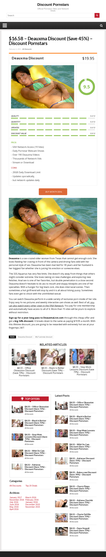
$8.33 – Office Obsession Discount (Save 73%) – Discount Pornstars (24, 371)
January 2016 (31, 502)
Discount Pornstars (53, 4)
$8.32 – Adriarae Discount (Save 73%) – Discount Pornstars (35, 466)
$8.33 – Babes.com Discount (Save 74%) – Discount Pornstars (83, 474)
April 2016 (14, 509)
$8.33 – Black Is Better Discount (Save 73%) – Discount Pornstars (53, 370)
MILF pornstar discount (43, 337)
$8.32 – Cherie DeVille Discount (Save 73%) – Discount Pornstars (80, 516)
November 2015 (32, 507)
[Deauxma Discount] (42, 86)
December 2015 (32, 504)
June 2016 (14, 504)
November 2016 (17, 500)
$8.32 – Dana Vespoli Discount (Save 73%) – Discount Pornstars (80, 530)
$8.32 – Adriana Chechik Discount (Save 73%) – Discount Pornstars (81, 502)
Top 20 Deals (31, 485)
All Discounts (26, 49)
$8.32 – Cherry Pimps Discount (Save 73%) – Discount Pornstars (80, 488)
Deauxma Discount (25, 337)
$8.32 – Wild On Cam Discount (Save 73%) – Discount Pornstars (35, 452)
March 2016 (30, 497)
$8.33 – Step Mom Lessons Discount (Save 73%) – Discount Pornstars (82, 370)
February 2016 (32, 500)
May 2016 (14, 507)
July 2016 (14, 502)
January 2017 (16, 497)
